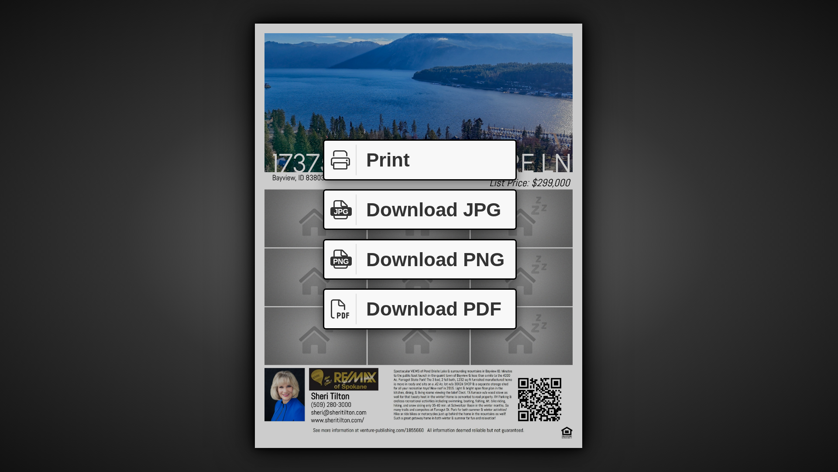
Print (388, 159)
